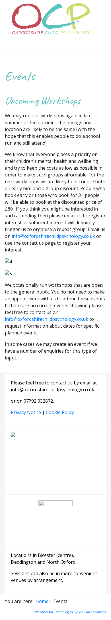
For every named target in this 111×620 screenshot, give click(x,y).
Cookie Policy (60, 412)
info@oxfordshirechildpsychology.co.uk (53, 236)
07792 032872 (38, 401)
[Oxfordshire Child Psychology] (51, 20)
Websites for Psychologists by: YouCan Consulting (70, 612)
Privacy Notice (26, 412)
